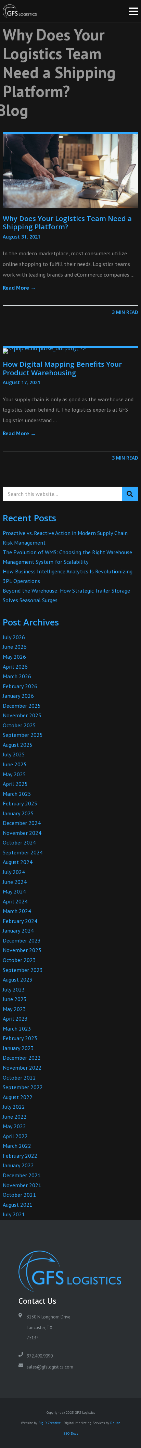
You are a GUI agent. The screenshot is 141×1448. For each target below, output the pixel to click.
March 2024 (17, 911)
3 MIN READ (125, 312)
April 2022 (15, 1136)
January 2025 (18, 813)
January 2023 (18, 1048)
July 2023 (14, 989)
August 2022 (18, 1097)
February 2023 (20, 1038)
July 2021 (14, 1214)
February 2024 (20, 920)
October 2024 (19, 842)
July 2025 (14, 754)
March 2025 (17, 793)
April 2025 (15, 783)
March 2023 (17, 1028)
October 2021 (19, 1194)
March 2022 (17, 1145)
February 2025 (20, 803)
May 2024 (14, 891)
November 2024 (22, 832)
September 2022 (23, 1087)
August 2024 (18, 862)
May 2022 (14, 1126)
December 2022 (22, 1057)
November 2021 (22, 1185)
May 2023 (14, 1009)
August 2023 (18, 979)
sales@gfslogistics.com (50, 1367)
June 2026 (15, 646)
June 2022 (15, 1116)
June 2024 (15, 881)
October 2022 (19, 1077)
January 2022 (18, 1165)
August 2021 (18, 1204)
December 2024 (22, 822)
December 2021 (22, 1175)
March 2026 (17, 676)
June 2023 (15, 999)
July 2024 (14, 871)
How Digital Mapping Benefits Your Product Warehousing (62, 368)
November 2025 (22, 715)
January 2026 (18, 695)
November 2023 (22, 950)
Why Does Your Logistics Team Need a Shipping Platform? (67, 222)
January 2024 (18, 930)
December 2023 (22, 940)
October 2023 (19, 960)
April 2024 (15, 901)
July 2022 (14, 1106)
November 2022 (22, 1067)
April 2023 (15, 1018)
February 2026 (20, 686)
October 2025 (19, 725)
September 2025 (23, 734)
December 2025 (22, 705)
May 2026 (14, 656)
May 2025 (14, 774)
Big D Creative (49, 1422)
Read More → (19, 287)
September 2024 (23, 852)
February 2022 (20, 1155)
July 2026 (14, 637)
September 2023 (23, 969)
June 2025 (15, 764)
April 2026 (15, 666)
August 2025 (18, 744)
